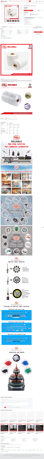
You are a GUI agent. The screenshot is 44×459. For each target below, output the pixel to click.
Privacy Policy (31, 456)
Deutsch (21, 455)
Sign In (24, 24)
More (1, 452)
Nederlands (23, 455)
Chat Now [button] (39, 10)
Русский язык (17, 455)
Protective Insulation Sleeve (17, 447)
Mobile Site (35, 454)
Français (14, 455)
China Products (10, 454)
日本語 (28, 455)
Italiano (19, 455)
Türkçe (33, 455)
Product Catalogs (9, 437)
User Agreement (25, 456)
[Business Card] (42, 29)
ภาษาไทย (32, 455)
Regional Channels (29, 454)
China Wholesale (19, 454)
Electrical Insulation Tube (3, 447)
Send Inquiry (28, 10)
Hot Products (7, 454)
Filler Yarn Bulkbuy (6, 451)
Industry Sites (26, 454)
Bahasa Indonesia (38, 455)
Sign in (42, 1)
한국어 (26, 455)
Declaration (28, 456)
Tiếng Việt (36, 455)
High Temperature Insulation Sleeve (10, 447)
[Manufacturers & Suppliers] (4, 1)
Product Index (32, 454)
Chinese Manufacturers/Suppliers (15, 454)
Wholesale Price (23, 454)
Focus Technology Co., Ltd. (18, 456)
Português (12, 455)
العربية (25, 455)
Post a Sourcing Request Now (17, 407)
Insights (37, 454)
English (8, 455)
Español (10, 455)
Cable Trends (2, 451)
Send (5, 407)
